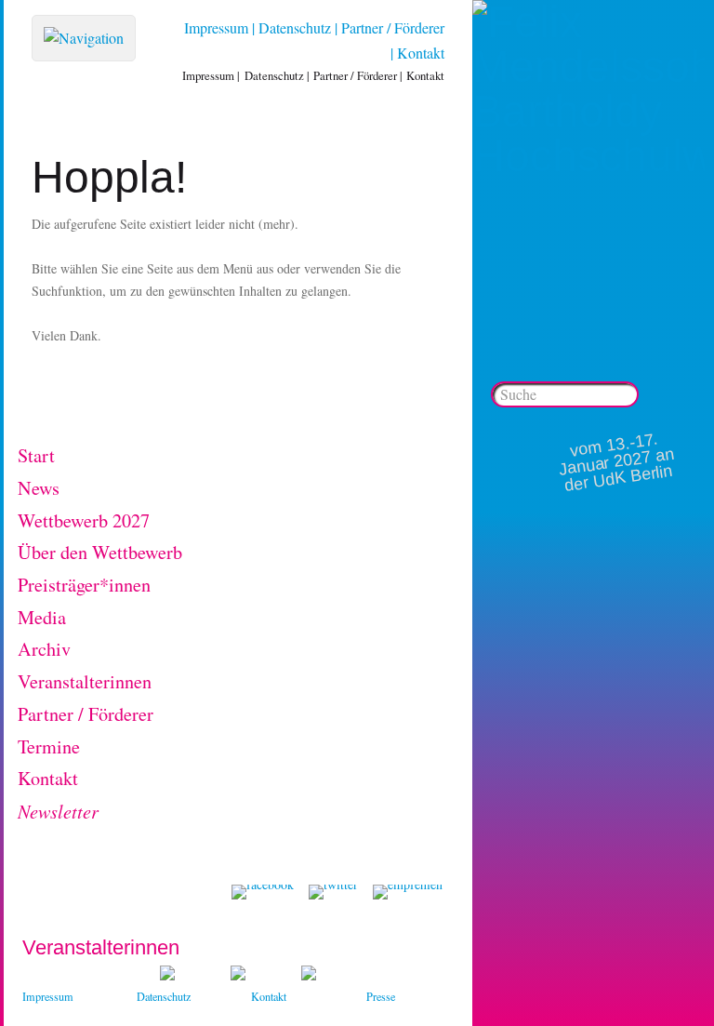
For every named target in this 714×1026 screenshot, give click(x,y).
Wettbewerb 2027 (84, 520)
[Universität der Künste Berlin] (308, 975)
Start (36, 455)
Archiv (44, 648)
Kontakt (420, 52)
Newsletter (58, 810)
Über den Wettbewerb (100, 552)
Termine (49, 746)
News (39, 487)
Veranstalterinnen (85, 681)
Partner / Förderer (392, 27)
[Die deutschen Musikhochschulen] (238, 975)
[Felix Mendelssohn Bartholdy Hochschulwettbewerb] (588, 155)
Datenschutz (294, 27)
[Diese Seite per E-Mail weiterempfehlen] (408, 892)
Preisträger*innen (84, 584)
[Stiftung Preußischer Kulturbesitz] (167, 975)
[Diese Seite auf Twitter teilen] (333, 892)
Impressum (216, 27)
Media (42, 617)
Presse (380, 996)
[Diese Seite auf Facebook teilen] (262, 892)
